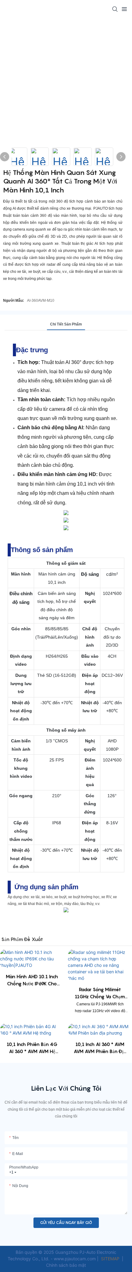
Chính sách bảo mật (66, 1265)
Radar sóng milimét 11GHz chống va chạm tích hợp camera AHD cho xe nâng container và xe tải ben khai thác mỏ (100, 993)
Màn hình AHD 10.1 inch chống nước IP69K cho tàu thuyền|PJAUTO (32, 980)
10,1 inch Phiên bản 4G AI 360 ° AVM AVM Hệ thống (32, 1048)
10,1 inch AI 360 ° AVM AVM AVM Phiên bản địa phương (100, 1048)
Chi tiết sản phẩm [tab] (66, 324)
